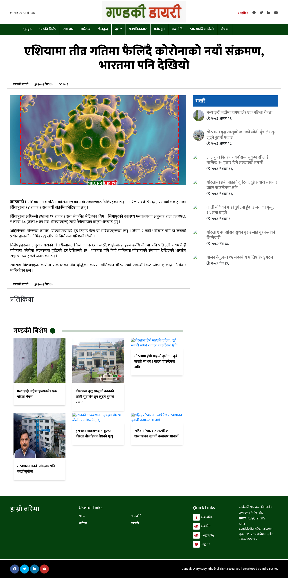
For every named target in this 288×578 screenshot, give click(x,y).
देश (117, 29)
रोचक (225, 29)
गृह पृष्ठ (27, 29)
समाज (82, 516)
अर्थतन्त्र (85, 29)
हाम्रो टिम (205, 526)
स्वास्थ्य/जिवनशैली (201, 29)
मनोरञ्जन (159, 29)
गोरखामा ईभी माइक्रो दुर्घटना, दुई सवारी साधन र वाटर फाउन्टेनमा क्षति (155, 361)
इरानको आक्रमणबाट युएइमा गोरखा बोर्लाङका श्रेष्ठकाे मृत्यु (94, 433)
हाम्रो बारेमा (207, 517)
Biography (207, 535)
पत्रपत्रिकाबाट (138, 29)
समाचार (68, 29)
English (243, 12)
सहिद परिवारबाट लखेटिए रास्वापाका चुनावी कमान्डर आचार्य (156, 433)
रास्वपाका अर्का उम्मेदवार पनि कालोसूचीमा (36, 469)
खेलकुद (102, 29)
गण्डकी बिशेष (47, 29)
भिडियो (135, 523)
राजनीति (177, 29)
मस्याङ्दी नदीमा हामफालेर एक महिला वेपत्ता (37, 394)
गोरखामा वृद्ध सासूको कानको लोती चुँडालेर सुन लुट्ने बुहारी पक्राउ (95, 396)
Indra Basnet (270, 568)
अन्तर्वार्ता (136, 516)
